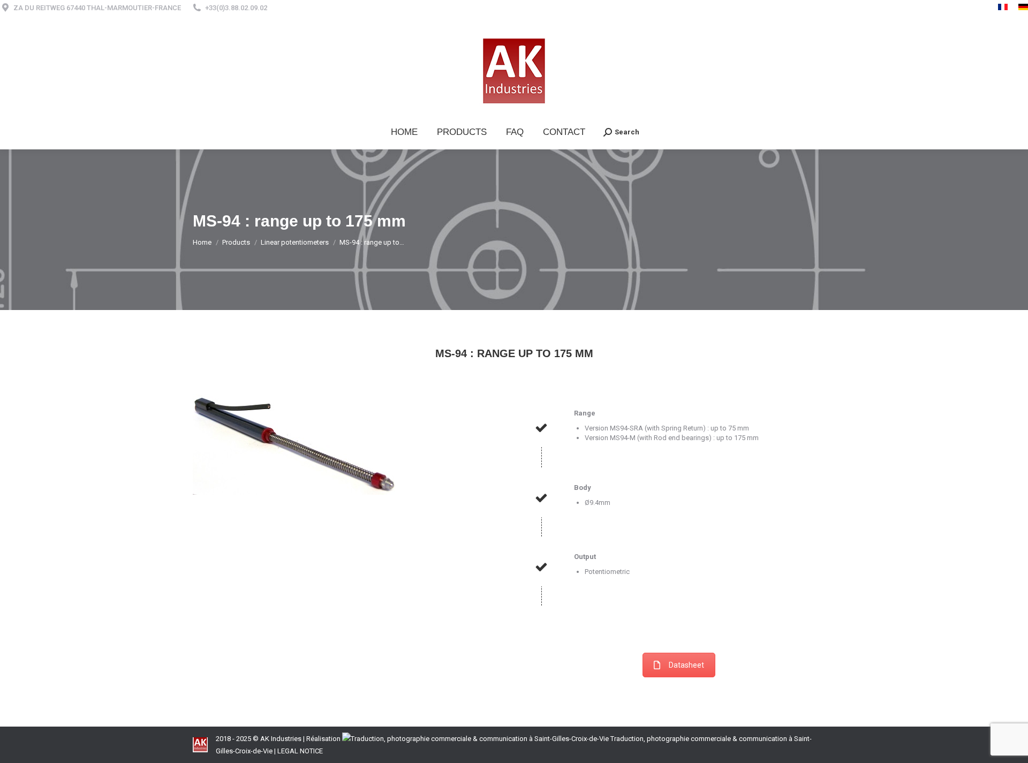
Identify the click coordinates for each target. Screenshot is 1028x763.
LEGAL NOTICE (300, 751)
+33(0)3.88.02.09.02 (236, 8)
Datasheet (686, 665)
